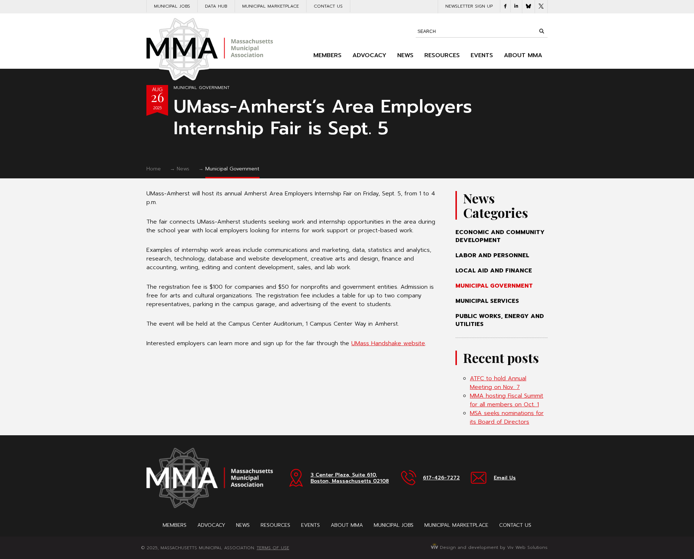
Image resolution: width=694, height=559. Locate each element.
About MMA (523, 55)
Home (153, 169)
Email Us (505, 478)
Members (327, 55)
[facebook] (505, 6)
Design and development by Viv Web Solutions (493, 547)
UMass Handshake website (388, 343)
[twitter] (541, 6)
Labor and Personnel (492, 255)
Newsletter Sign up (469, 6)
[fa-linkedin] (516, 6)
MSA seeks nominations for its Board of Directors (507, 417)
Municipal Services (487, 301)
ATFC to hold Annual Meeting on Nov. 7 (498, 382)
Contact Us (328, 6)
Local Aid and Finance (493, 270)
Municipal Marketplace (270, 6)
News (405, 55)
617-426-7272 (441, 478)
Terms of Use (273, 548)
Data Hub (216, 6)
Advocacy (369, 55)
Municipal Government (202, 87)
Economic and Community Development (500, 236)
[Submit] (541, 31)
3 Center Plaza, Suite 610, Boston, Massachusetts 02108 (349, 478)
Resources (442, 55)
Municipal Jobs (172, 6)
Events (482, 55)
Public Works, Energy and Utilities (499, 320)
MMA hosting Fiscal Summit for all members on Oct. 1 (506, 400)
